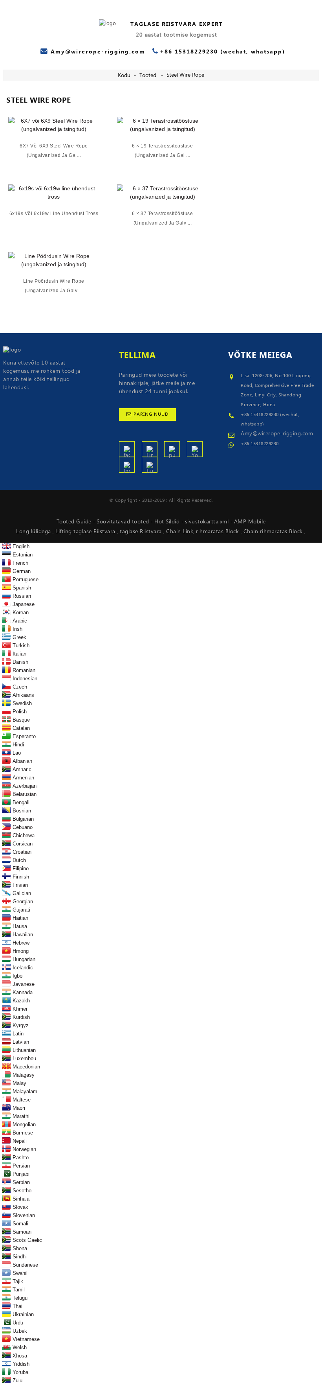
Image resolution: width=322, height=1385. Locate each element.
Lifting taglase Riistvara (86, 531)
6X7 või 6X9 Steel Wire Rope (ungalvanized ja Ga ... (54, 150)
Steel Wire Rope (185, 75)
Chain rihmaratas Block (274, 531)
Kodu (124, 75)
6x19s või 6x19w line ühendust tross (54, 213)
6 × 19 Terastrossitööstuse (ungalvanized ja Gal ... (162, 150)
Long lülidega (34, 531)
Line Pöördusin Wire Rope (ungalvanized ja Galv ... (53, 286)
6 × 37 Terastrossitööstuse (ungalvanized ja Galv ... (162, 218)
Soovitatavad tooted (124, 522)
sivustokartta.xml (208, 522)
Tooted (147, 75)
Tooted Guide (75, 522)
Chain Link (179, 531)
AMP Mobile (250, 522)
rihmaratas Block (218, 531)
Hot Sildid (167, 522)
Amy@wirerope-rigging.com (277, 433)
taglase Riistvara (141, 531)
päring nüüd (151, 414)
